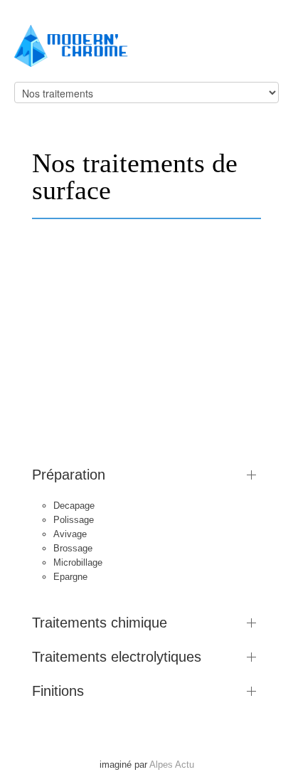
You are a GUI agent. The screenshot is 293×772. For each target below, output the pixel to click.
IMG (149, 430)
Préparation (68, 474)
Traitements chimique (99, 622)
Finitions (58, 691)
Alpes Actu (171, 764)
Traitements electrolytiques (116, 657)
